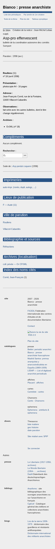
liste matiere (33, 424)
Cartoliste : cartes (36, 392)
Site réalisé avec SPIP (38, 436)
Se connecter (34, 448)
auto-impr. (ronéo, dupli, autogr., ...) (19, 187)
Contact (31, 326)
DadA (30, 474)
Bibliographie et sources (21, 239)
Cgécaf (31, 504)
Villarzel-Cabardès (12, 229)
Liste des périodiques (12, 15)
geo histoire (33, 427)
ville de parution (15, 215)
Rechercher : (9, 150)
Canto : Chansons (36, 401)
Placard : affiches (36, 383)
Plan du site (24, 19)
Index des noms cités (19, 270)
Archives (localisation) (20, 257)
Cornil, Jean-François (13, 277)
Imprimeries (12, 180)
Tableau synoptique (40, 19)
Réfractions (8, 246)
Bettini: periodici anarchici (39, 349)
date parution (34, 430)
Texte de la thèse (10, 19)
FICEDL (31, 311)
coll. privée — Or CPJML (15, 264)
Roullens (7, 222)
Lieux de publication (18, 197)
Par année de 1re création (34, 15)
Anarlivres (32, 489)
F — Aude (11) (10, 205)
